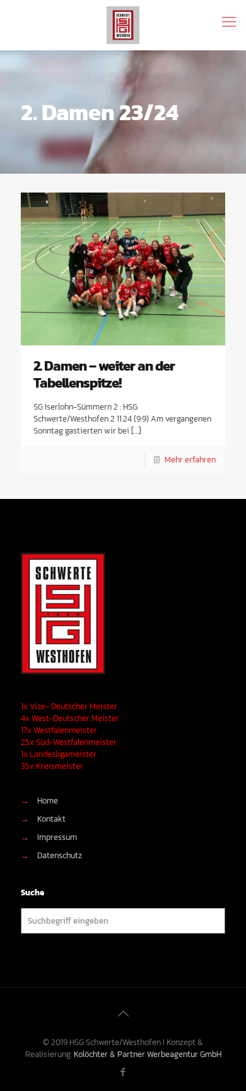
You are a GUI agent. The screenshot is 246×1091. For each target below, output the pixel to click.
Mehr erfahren (190, 460)
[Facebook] (123, 1072)
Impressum (57, 837)
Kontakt (51, 819)
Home (47, 801)
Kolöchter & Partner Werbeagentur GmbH (147, 1054)
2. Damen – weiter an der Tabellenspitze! (104, 374)
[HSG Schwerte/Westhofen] (123, 25)
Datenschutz (59, 855)
